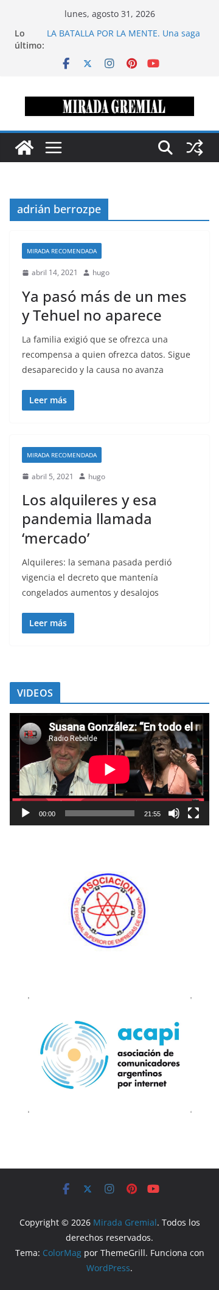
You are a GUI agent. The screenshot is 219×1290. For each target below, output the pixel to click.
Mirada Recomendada (62, 251)
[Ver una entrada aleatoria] (194, 147)
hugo (100, 272)
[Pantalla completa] (193, 813)
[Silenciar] (174, 813)
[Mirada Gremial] (24, 147)
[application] (109, 769)
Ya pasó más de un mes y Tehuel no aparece (104, 305)
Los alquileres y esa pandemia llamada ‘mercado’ (89, 518)
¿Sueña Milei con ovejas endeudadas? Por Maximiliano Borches (124, 27)
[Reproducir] (25, 813)
